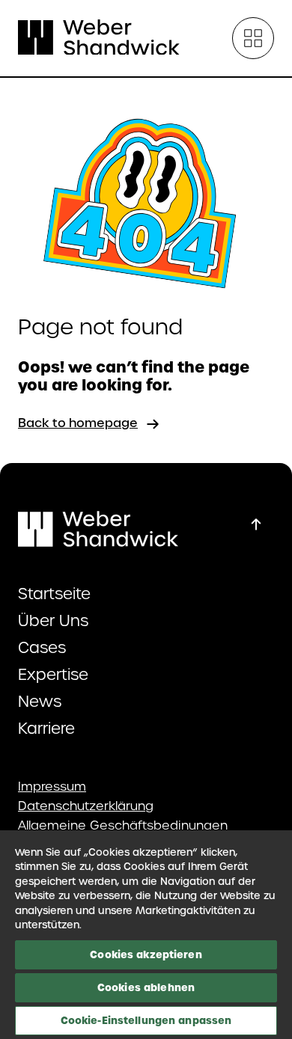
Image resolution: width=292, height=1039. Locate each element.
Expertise (53, 674)
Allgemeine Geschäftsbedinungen (123, 826)
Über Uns (53, 621)
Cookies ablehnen (146, 987)
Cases (42, 648)
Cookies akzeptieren (145, 954)
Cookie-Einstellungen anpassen (146, 1020)
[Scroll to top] (256, 524)
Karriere (46, 728)
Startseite (54, 594)
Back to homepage (78, 423)
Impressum (52, 787)
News (39, 701)
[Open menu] (253, 38)
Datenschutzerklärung (85, 806)
